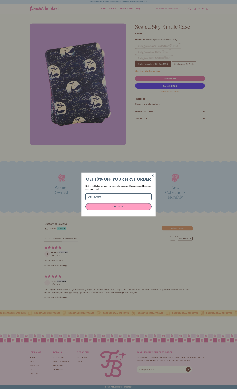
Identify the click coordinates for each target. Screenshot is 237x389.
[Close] (153, 175)
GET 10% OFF (118, 207)
